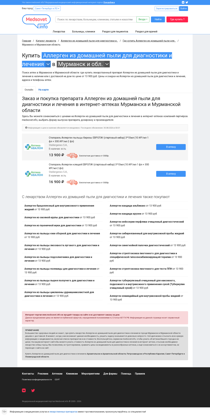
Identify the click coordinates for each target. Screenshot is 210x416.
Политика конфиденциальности (37, 379)
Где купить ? (177, 19)
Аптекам (57, 373)
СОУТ (57, 379)
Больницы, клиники (83, 31)
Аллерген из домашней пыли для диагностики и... (89, 40)
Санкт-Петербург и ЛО (46, 8)
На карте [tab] (43, 89)
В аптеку (171, 146)
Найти (158, 19)
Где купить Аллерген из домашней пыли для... (149, 40)
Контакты (28, 373)
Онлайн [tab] (29, 89)
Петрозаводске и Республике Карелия (145, 354)
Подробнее (109, 2)
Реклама (43, 373)
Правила (140, 373)
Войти (183, 8)
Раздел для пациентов (115, 31)
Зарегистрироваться (166, 8)
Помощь (126, 373)
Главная (26, 40)
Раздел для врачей (146, 31)
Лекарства (59, 31)
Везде (142, 19)
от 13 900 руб (59, 207)
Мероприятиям (90, 373)
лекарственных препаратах (63, 411)
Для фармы (110, 373)
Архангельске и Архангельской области (106, 354)
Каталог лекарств (46, 40)
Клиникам (72, 373)
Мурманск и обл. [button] (80, 64)
